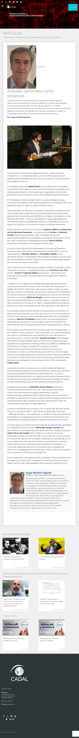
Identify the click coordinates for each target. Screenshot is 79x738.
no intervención (55, 425)
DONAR (73, 7)
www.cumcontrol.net (3, 662)
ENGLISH (72, 2)
